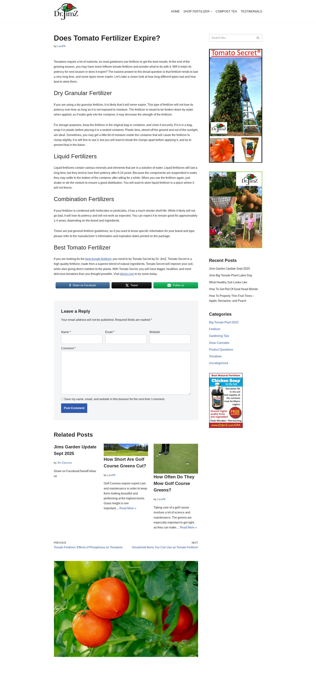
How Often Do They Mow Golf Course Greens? (174, 483)
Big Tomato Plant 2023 (223, 322)
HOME (175, 11)
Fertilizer (214, 329)
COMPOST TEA (226, 11)
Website (154, 332)
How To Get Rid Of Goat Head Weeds (233, 289)
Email (109, 332)
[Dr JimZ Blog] (66, 11)
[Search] (258, 38)
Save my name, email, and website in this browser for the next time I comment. (114, 399)
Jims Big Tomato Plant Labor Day (230, 275)
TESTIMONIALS (251, 11)
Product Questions (221, 349)
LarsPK (61, 46)
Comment (68, 348)
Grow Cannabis (219, 342)
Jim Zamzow (64, 462)
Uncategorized (218, 363)
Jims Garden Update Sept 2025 (229, 268)
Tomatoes (215, 356)
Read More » (127, 508)
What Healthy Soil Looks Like (228, 282)
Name (66, 332)
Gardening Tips (219, 335)
